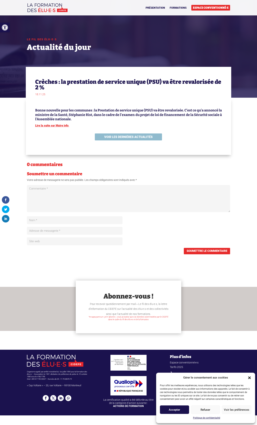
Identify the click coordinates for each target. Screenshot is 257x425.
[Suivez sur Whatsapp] (68, 398)
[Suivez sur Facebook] (46, 398)
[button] (5, 27)
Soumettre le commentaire (207, 251)
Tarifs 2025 (176, 367)
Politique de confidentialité (206, 418)
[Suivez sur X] (53, 398)
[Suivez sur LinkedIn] (61, 398)
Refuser (205, 409)
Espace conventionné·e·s (184, 362)
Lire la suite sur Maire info (52, 125)
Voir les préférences (236, 409)
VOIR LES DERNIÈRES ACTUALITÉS (128, 137)
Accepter (174, 409)
